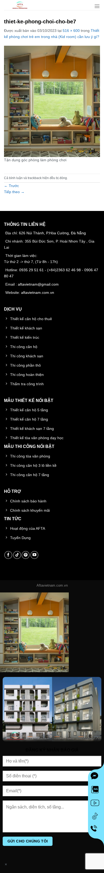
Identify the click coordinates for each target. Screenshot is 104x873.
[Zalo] (96, 790)
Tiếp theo (14, 192)
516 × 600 (71, 30)
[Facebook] (96, 777)
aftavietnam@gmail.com (38, 284)
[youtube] (96, 804)
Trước (11, 186)
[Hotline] (96, 830)
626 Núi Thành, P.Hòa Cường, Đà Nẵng (52, 233)
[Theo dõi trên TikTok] (17, 555)
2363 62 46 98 (68, 270)
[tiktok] (96, 817)
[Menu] (97, 6)
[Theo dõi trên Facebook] (8, 555)
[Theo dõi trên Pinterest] (26, 555)
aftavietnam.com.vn (37, 292)
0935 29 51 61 (31, 270)
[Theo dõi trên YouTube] (34, 555)
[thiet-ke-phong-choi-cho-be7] (52, 101)
